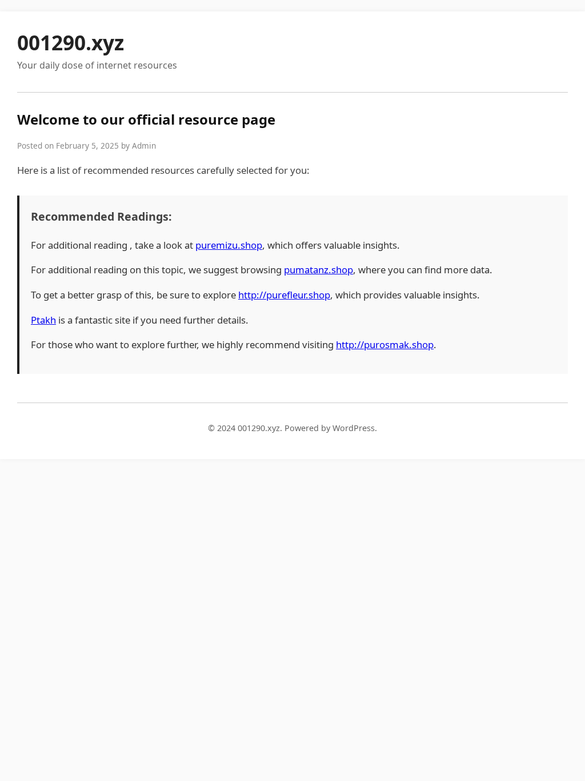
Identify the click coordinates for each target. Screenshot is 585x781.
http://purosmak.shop (385, 344)
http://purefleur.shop (284, 294)
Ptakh (43, 319)
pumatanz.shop (318, 269)
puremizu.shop (228, 245)
